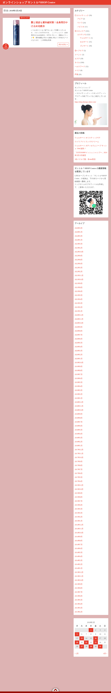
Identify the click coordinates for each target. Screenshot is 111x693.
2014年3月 (78, 560)
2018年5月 (78, 430)
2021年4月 (78, 299)
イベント (78, 55)
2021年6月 (78, 291)
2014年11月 (79, 529)
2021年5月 (78, 295)
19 (77, 642)
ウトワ (79, 23)
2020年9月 (78, 327)
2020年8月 (78, 331)
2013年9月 (78, 584)
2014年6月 (78, 548)
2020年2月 (78, 355)
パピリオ (80, 27)
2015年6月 (78, 505)
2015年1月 (78, 521)
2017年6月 (78, 473)
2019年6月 (78, 378)
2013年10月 (79, 580)
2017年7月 (78, 469)
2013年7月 (78, 592)
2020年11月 (79, 319)
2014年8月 (78, 541)
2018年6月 (78, 426)
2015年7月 (78, 501)
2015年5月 (78, 509)
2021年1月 (78, 311)
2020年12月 (79, 315)
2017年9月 (78, 461)
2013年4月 (78, 604)
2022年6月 (78, 264)
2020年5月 (78, 343)
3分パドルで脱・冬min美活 (85, 159)
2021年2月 (78, 307)
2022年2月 (78, 271)
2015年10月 (79, 489)
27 (82, 646)
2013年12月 (79, 572)
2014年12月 (79, 525)
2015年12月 (79, 485)
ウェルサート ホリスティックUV (87, 138)
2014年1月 (78, 568)
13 (82, 638)
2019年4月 (78, 386)
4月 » (105, 653)
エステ (77, 58)
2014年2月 (78, 564)
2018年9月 (78, 414)
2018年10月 (79, 410)
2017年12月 (79, 450)
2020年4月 (78, 347)
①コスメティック (82, 15)
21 (86, 642)
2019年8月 (78, 370)
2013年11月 (79, 576)
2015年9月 (78, 493)
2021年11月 (79, 275)
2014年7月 (78, 544)
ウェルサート (85, 38)
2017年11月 (79, 453)
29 (91, 646)
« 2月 (77, 653)
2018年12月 (79, 402)
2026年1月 (78, 232)
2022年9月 (78, 256)
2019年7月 (78, 374)
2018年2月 (78, 442)
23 (95, 642)
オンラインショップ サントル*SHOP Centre (29, 2)
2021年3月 (78, 303)
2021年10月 (79, 279)
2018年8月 (78, 418)
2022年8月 (78, 260)
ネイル (77, 62)
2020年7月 (78, 335)
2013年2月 (78, 612)
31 (100, 646)
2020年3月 (78, 351)
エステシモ (81, 34)
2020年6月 (78, 339)
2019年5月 (78, 382)
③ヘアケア (79, 51)
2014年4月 (78, 556)
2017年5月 (78, 477)
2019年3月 (78, 390)
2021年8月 (78, 287)
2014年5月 (78, 552)
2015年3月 (78, 513)
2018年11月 (79, 406)
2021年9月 (78, 283)
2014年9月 (78, 537)
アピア (79, 19)
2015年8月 (78, 497)
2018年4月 (78, 434)
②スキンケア (25, 17)
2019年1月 (78, 398)
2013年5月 (78, 600)
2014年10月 (79, 533)
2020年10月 (79, 323)
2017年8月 (78, 465)
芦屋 (76, 74)
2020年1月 (78, 359)
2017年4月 (78, 481)
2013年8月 (78, 588)
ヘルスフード (80, 66)
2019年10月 (79, 362)
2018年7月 (78, 422)
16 (95, 638)
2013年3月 (78, 608)
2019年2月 (78, 394)
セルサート (84, 42)
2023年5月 (78, 244)
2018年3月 (78, 438)
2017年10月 (79, 457)
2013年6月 (78, 596)
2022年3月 (78, 268)
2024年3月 (78, 236)
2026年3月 (78, 228)
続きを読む (63, 44)
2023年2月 (78, 248)
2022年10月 (79, 252)
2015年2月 (78, 517)
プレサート (84, 46)
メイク (77, 70)
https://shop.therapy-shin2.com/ (85, 102)
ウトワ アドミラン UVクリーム (87, 142)
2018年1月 (78, 446)
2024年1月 (78, 240)
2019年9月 (78, 366)
